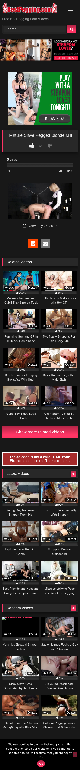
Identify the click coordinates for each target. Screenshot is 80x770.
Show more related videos (40, 432)
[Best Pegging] (33, 8)
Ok (41, 763)
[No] (75, 754)
